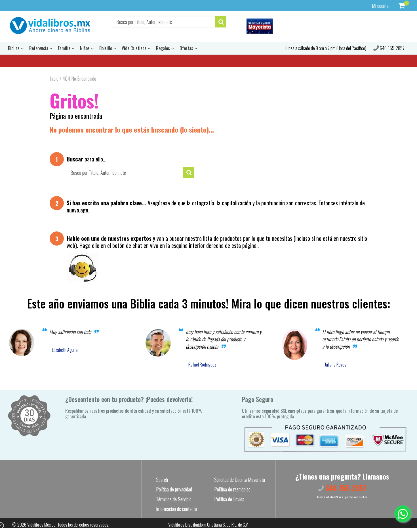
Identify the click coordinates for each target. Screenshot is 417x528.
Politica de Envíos (229, 499)
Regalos (163, 48)
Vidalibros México (41, 524)
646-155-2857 (392, 48)
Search (162, 479)
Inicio (54, 78)
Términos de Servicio (173, 499)
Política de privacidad (174, 489)
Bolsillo (106, 48)
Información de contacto (176, 508)
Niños (85, 48)
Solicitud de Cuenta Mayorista (239, 479)
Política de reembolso (232, 489)
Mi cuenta (380, 5)
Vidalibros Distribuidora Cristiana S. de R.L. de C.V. (208, 524)
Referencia (39, 48)
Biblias (14, 48)
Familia (64, 48)
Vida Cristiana (135, 48)
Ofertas (187, 48)
